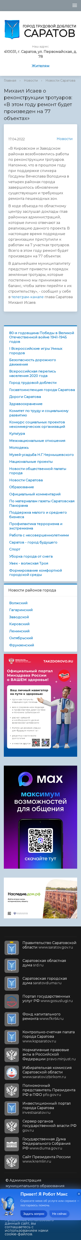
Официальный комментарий (35, 494)
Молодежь (19, 447)
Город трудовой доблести (32, 382)
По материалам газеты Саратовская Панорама (41, 503)
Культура (17, 433)
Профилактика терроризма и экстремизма (35, 526)
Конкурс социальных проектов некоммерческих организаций (37, 424)
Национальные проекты (31, 461)
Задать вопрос (34, 1213)
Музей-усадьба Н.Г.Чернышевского (41, 455)
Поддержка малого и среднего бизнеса (38, 514)
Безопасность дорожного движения (32, 362)
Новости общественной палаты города (37, 471)
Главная (10, 81)
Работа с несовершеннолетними (39, 535)
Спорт (14, 549)
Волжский (18, 603)
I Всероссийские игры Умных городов (35, 350)
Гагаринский (21, 610)
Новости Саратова (60, 81)
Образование (21, 487)
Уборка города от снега (31, 556)
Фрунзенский (21, 645)
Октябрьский (21, 638)
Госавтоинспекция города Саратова (42, 390)
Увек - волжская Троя (28, 563)
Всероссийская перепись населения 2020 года (32, 373)
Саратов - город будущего (33, 542)
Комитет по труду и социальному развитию (38, 413)
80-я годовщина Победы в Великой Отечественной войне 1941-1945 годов (41, 337)
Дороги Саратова (25, 397)
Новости (31, 81)
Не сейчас (59, 1213)
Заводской (19, 617)
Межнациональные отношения (37, 440)
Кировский (19, 624)
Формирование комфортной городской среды (35, 572)
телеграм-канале (27, 297)
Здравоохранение (26, 404)
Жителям (41, 66)
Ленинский (19, 631)
